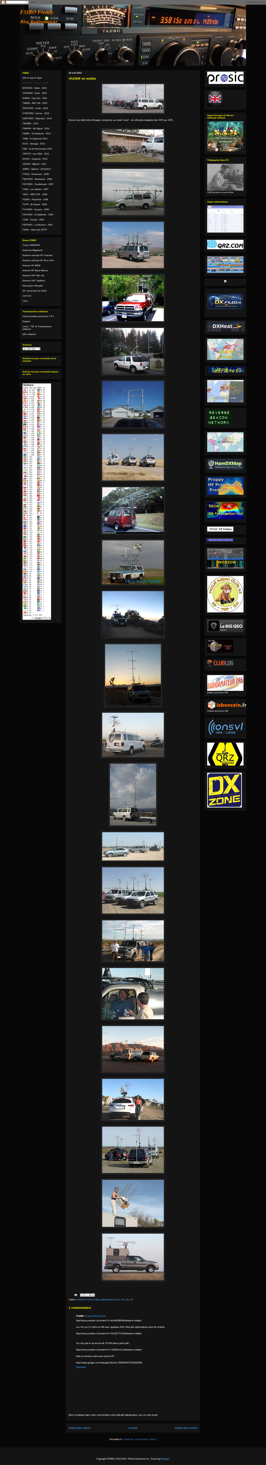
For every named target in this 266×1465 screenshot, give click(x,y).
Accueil (132, 1428)
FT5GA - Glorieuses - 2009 (35, 174)
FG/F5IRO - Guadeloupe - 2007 (38, 184)
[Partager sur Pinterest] (93, 1295)
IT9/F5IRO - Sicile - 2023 (34, 93)
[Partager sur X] (87, 1295)
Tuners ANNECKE (31, 245)
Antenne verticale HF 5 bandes (37, 255)
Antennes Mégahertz (32, 250)
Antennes (81, 1299)
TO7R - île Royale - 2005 (34, 204)
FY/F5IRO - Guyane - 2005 (35, 209)
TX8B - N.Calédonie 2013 (34, 138)
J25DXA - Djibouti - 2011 (34, 164)
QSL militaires (29, 334)
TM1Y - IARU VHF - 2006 (34, 194)
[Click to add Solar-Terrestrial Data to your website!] (225, 282)
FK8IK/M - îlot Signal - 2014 (35, 128)
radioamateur (106, 1299)
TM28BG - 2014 (30, 123)
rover (117, 1299)
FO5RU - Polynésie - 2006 (35, 199)
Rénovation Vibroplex (32, 285)
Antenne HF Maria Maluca (35, 270)
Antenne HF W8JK (31, 265)
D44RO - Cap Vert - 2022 (34, 98)
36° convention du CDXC (34, 291)
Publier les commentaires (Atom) (140, 1439)
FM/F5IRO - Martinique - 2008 (37, 179)
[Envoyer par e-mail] (81, 1295)
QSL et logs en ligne (32, 78)
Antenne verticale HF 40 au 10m (38, 260)
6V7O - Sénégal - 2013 (33, 143)
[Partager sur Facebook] (90, 1295)
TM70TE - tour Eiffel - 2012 (35, 153)
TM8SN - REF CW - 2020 (34, 103)
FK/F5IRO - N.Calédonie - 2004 (37, 214)
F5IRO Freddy (37, 12)
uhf (126, 1299)
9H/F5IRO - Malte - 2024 (34, 88)
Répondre (81, 1367)
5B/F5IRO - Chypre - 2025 (35, 83)
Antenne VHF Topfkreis (33, 280)
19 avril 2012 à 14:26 (95, 1316)
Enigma (26, 321)
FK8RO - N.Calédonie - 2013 (36, 133)
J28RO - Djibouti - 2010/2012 (36, 169)
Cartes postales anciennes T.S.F (38, 316)
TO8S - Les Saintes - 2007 (35, 189)
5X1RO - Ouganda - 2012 (35, 159)
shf (122, 1299)
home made (93, 1299)
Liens (25, 301)
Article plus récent (80, 1428)
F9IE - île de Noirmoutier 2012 (37, 149)
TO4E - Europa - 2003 (33, 219)
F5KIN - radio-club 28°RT (34, 229)
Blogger (165, 1458)
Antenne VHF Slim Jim (33, 275)
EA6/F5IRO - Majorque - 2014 (37, 118)
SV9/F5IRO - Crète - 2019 (35, 108)
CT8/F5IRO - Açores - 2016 (35, 113)
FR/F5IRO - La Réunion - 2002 (37, 224)
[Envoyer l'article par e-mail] (75, 1295)
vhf (131, 1299)
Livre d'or (27, 295)
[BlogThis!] (84, 1295)
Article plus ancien (186, 1428)
